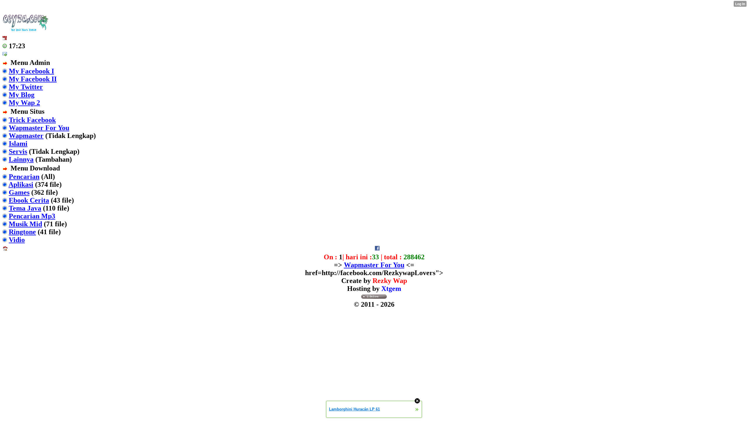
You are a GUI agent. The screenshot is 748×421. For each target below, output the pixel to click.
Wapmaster (26, 135)
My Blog (21, 95)
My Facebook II (33, 79)
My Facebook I (31, 71)
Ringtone (22, 232)
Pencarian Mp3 (32, 216)
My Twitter (26, 87)
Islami (18, 143)
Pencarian (24, 176)
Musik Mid (25, 224)
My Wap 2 (24, 102)
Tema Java (25, 208)
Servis (18, 151)
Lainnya (21, 159)
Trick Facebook (32, 120)
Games (19, 192)
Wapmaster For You (39, 128)
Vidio (17, 240)
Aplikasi (20, 184)
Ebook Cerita (29, 200)
